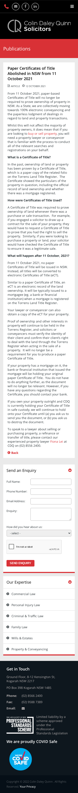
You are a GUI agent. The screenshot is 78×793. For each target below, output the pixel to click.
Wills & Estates (22, 638)
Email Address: (15, 501)
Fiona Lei (56, 441)
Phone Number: (16, 491)
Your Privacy (28, 786)
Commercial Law (23, 594)
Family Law (19, 627)
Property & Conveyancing (29, 649)
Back (14, 453)
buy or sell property (42, 133)
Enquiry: (11, 511)
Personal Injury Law (25, 605)
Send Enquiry (20, 563)
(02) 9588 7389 (32, 702)
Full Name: (13, 482)
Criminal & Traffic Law (27, 616)
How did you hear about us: (24, 527)
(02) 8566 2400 (32, 696)
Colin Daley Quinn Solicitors (39, 26)
